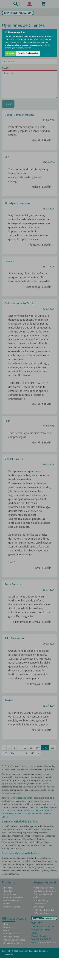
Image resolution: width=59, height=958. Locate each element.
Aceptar (10, 53)
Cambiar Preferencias (28, 53)
